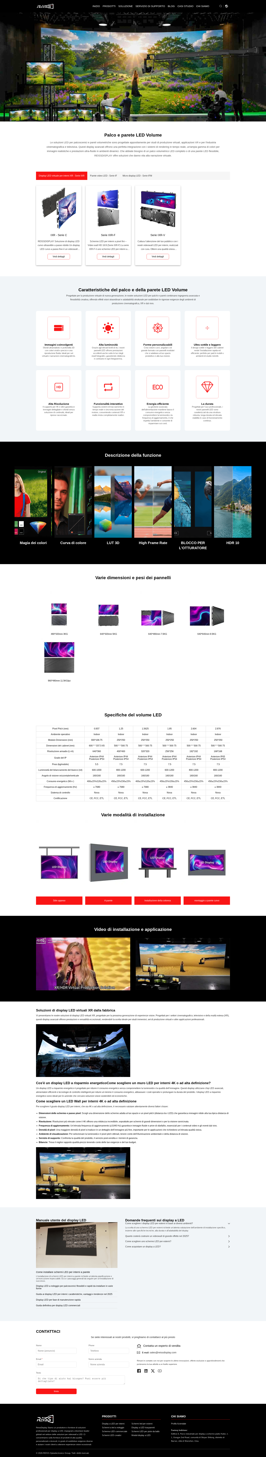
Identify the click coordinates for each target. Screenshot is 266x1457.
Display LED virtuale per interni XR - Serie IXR (62, 176)
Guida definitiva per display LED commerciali (58, 1305)
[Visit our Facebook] (140, 1371)
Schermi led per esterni (141, 1423)
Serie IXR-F (108, 235)
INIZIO (96, 6)
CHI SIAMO (202, 6)
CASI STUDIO (185, 6)
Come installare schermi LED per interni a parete (63, 1272)
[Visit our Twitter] (154, 1371)
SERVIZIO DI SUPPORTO (150, 6)
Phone (91, 1345)
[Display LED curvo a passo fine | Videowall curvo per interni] (58, 208)
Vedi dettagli (59, 256)
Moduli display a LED (141, 1435)
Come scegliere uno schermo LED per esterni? (148, 1241)
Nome (39, 1345)
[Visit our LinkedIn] (147, 1371)
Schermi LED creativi (111, 1435)
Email (39, 1359)
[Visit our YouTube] (161, 1371)
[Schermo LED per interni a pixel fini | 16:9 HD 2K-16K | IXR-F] (108, 208)
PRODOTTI (109, 6)
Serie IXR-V (157, 235)
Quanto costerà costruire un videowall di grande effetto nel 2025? (157, 1236)
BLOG (171, 6)
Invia (56, 1391)
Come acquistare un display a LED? (143, 1246)
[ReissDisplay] (45, 6)
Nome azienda (95, 1359)
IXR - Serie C (59, 235)
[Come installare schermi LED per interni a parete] (76, 1245)
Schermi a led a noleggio (113, 1427)
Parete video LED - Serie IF (103, 176)
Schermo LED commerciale (114, 1431)
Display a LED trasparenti (143, 1427)
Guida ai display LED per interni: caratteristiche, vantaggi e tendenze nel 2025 (74, 1294)
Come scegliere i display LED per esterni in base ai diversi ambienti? (159, 1223)
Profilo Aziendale (178, 1423)
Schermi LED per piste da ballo (145, 1431)
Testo (38, 1373)
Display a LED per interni (113, 1423)
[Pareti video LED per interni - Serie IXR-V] (158, 208)
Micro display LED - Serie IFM (137, 176)
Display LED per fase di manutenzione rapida (58, 1300)
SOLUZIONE (125, 6)
